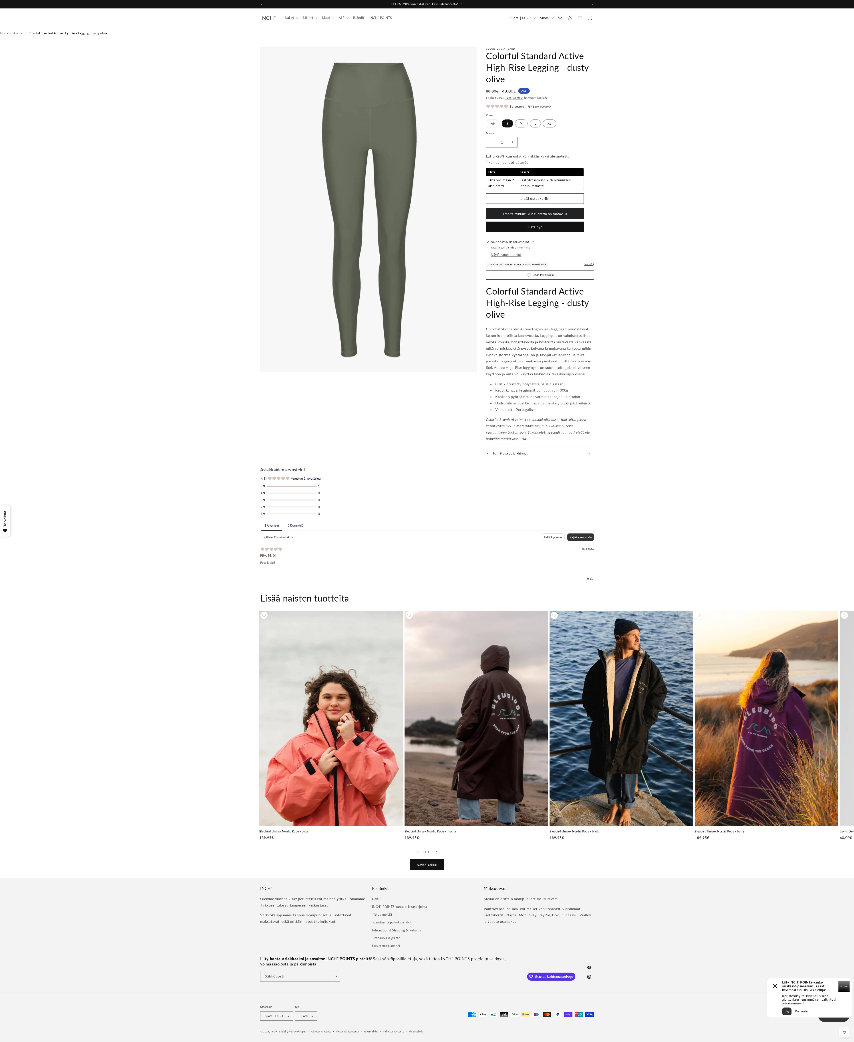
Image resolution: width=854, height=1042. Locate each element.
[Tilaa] (335, 976)
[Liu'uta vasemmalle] (417, 852)
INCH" (274, 1031)
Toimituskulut (514, 97)
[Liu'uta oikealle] (437, 852)
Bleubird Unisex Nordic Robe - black (574, 831)
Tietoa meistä (382, 914)
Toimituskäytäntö (393, 1031)
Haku (376, 899)
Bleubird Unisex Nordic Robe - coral (283, 831)
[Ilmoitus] (592, 4)
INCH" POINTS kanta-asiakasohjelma (399, 906)
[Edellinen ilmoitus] (262, 4)
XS (495, 124)
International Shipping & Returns (396, 930)
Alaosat (18, 33)
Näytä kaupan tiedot (506, 254)
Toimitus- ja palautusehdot (392, 922)
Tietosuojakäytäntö (386, 938)
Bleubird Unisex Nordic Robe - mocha (430, 831)
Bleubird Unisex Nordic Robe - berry (720, 831)
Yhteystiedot (416, 1031)
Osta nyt (535, 227)
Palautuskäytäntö (320, 1031)
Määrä (490, 133)
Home (4, 33)
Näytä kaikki (427, 864)
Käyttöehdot (371, 1031)
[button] (291, 17)
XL (550, 123)
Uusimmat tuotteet (386, 945)
